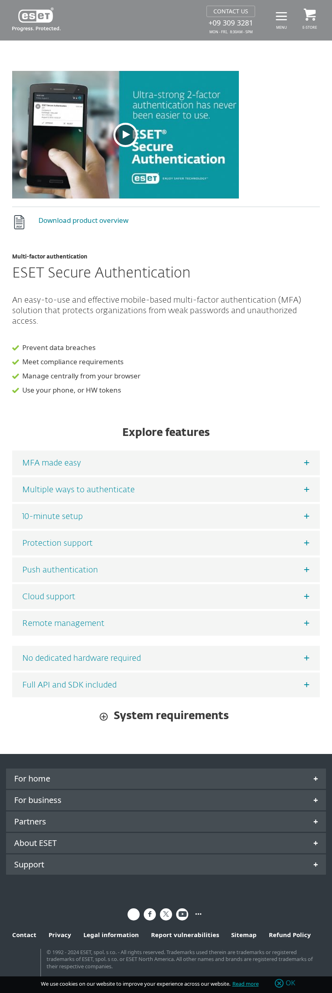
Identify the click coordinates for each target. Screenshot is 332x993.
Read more (245, 983)
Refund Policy (290, 935)
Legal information (111, 935)
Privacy (60, 935)
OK (291, 983)
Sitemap (244, 935)
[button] (125, 135)
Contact (24, 935)
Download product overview (83, 220)
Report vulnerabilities (185, 935)
